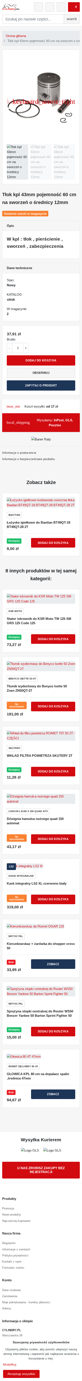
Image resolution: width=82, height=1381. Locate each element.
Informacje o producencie (19, 452)
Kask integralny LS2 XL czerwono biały (36, 883)
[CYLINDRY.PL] (11, 7)
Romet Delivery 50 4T (23, 1066)
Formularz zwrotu (13, 1267)
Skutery (15, 748)
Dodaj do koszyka (41, 360)
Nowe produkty (11, 1214)
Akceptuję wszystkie (21, 1374)
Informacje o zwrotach (16, 1249)
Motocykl (16, 936)
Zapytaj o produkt (41, 385)
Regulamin (9, 1243)
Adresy (6, 1308)
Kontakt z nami (11, 1261)
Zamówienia (9, 1296)
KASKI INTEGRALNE (21, 876)
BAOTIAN (14, 515)
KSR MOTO (15, 611)
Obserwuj (41, 372)
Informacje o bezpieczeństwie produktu (28, 459)
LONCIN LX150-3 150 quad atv (28, 811)
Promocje (8, 1208)
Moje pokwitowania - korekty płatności (26, 1302)
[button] (74, 7)
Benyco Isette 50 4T (22, 678)
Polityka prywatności (15, 1255)
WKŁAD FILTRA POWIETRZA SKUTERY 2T (39, 755)
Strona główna (16, 36)
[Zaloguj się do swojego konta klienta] (38, 7)
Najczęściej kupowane (16, 1220)
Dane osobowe (11, 1290)
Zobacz (53, 964)
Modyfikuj (9, 1364)
